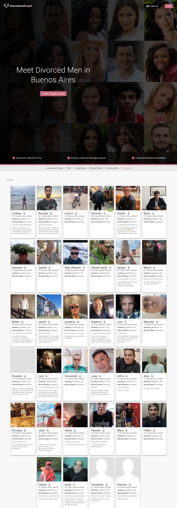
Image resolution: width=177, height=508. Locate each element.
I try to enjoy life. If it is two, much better (128, 279)
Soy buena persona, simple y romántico (75, 337)
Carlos (42, 484)
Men (69, 168)
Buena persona (122, 499)
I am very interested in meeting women (99, 446)
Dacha (42, 267)
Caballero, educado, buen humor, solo (100, 500)
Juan (41, 430)
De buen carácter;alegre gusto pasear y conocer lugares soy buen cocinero (100, 392)
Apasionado (121, 333)
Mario (147, 267)
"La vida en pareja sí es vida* (49, 387)
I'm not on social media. (152, 388)
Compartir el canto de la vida (49, 496)
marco (69, 213)
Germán (96, 213)
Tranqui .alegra (123, 387)
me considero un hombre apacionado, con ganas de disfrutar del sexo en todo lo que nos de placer (75, 502)
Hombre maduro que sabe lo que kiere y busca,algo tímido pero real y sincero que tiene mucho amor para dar (22, 391)
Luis (120, 322)
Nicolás (43, 213)
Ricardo (17, 376)
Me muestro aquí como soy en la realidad (154, 279)
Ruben (121, 213)
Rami (147, 213)
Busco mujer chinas (19, 442)
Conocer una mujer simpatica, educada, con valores (101, 496)
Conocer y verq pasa (72, 442)
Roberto (96, 322)
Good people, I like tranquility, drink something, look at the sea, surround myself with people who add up (48, 339)
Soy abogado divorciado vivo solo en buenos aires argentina (22, 446)
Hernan (122, 484)
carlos (42, 322)
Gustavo (70, 322)
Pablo (147, 430)
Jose (94, 376)
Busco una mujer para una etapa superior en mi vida (75, 333)
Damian (17, 267)
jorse (68, 484)
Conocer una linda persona (127, 496)
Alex (146, 376)
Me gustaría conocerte (99, 442)
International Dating (54, 168)
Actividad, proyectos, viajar (48, 499)
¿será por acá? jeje (45, 225)
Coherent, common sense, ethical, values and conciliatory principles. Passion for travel (47, 447)
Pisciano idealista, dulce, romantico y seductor (153, 283)
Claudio (96, 430)
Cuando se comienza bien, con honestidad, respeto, (101, 333)
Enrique (17, 430)
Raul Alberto (73, 267)
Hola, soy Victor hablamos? (22, 225)
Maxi (120, 430)
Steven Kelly (99, 267)
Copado (94, 387)
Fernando (71, 376)
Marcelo (149, 322)
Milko (15, 322)
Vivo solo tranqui (123, 390)
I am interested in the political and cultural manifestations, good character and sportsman (128, 339)
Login (169, 6)
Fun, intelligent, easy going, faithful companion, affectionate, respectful (127, 284)
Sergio (121, 267)
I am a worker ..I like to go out (75, 445)
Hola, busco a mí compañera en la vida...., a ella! (23, 333)
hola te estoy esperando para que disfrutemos (75, 496)
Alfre (120, 376)
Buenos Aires (113, 168)
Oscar (68, 430)
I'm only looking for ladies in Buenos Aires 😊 (128, 225)
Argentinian (80, 168)
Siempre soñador (44, 333)
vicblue (16, 213)
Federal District (96, 168)
